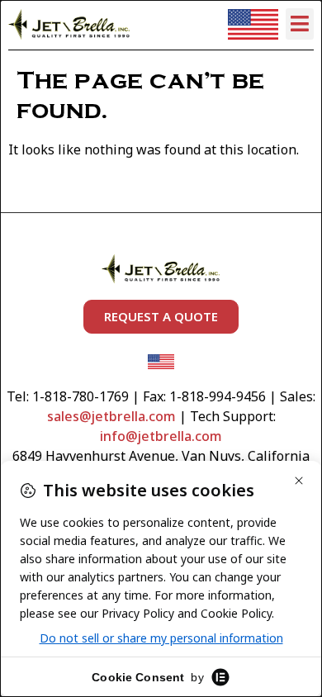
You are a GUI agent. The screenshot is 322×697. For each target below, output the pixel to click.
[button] (300, 24)
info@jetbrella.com (161, 436)
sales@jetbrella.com (111, 416)
